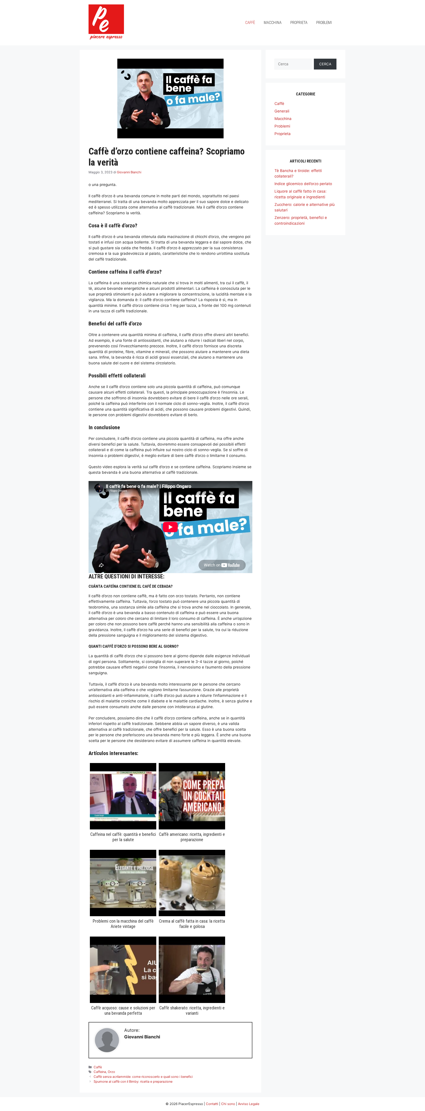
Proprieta (298, 22)
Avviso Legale (248, 1104)
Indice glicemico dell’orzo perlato (303, 184)
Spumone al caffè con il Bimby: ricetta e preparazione (133, 1081)
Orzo (111, 1072)
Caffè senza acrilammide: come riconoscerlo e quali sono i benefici (143, 1076)
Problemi (324, 22)
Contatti (212, 1104)
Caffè (250, 22)
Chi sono (228, 1104)
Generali (281, 111)
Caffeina (100, 1072)
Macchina (273, 22)
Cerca (325, 64)
